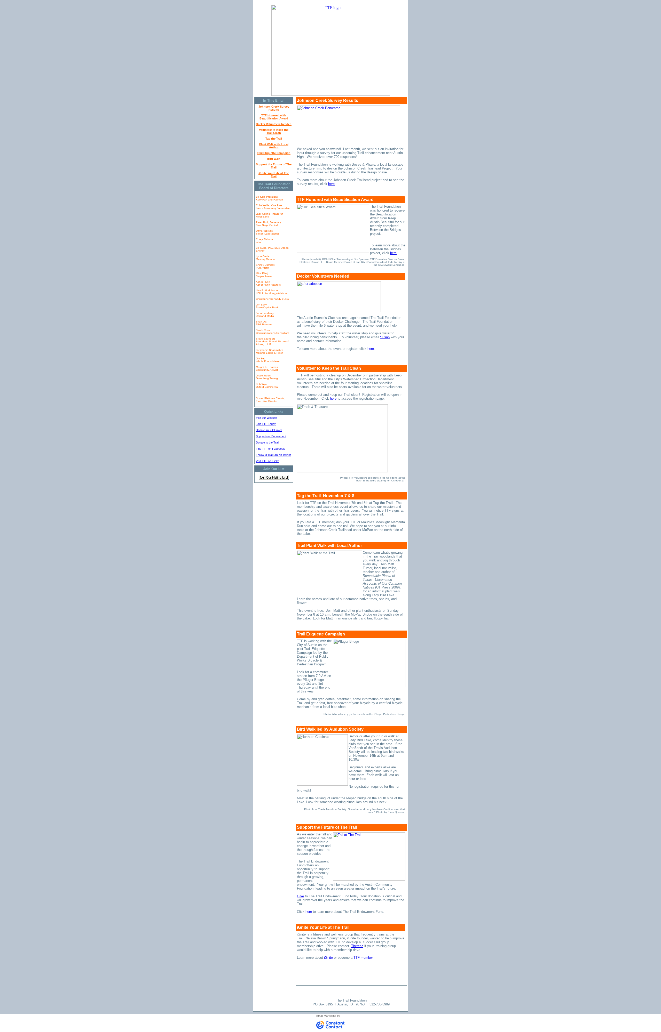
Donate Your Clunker (269, 430)
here (331, 184)
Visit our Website (266, 417)
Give (300, 896)
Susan (385, 337)
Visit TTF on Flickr (267, 461)
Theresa (357, 946)
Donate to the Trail (267, 442)
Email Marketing (326, 1015)
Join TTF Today (266, 423)
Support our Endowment (271, 436)
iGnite (328, 958)
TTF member (363, 958)
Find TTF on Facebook (270, 448)
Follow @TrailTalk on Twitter (273, 454)
